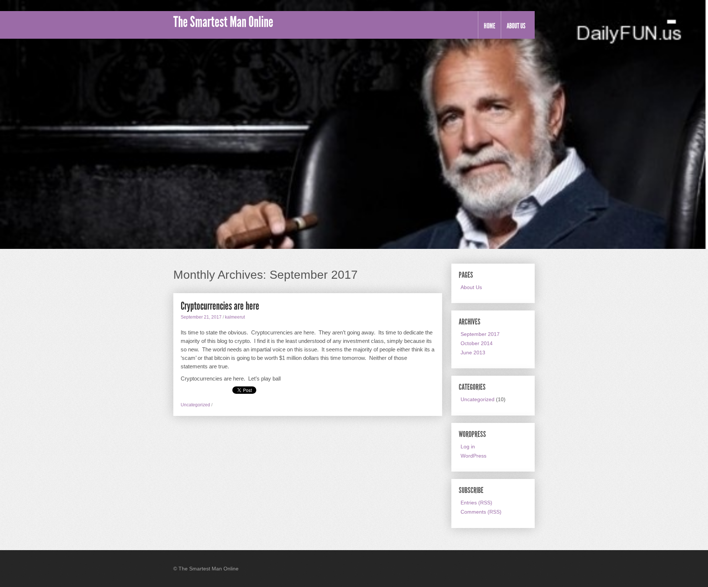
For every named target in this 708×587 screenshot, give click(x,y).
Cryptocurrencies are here (220, 306)
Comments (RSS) (481, 512)
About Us (516, 25)
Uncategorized (195, 404)
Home (489, 25)
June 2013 (473, 352)
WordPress (473, 456)
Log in (468, 446)
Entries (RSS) (476, 503)
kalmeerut (235, 317)
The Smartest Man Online (223, 22)
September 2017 (480, 334)
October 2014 (477, 343)
